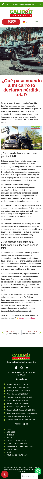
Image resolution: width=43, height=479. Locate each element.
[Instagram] (21, 367)
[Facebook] (16, 367)
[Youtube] (27, 367)
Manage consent (29, 476)
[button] (38, 471)
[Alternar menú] (37, 22)
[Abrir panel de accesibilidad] (4, 474)
